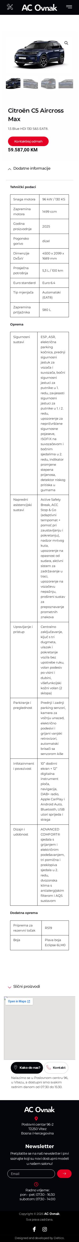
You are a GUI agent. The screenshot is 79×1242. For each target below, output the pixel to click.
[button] (66, 43)
